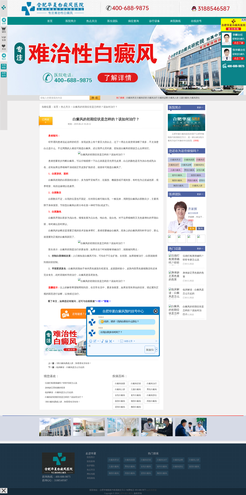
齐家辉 (192, 209)
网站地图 (91, 474)
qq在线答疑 (152, 490)
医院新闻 (91, 461)
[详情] (196, 140)
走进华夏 (91, 453)
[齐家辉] (172, 242)
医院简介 (70, 21)
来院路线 (175, 21)
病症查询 (133, 21)
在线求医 (4, 66)
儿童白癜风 (184, 98)
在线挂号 (196, 21)
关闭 (243, 20)
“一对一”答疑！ (103, 301)
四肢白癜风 (152, 401)
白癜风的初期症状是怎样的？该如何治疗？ (95, 107)
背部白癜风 (120, 407)
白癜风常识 (131, 98)
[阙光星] (182, 242)
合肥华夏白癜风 (126, 493)
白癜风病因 (120, 383)
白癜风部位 (195, 98)
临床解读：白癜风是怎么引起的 (70, 367)
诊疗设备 (154, 21)
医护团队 (91, 465)
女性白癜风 (120, 395)
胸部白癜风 (136, 407)
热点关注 (91, 21)
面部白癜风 (120, 401)
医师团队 (175, 194)
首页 (50, 21)
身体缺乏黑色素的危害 (55, 388)
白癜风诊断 (163, 98)
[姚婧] (201, 242)
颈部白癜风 (136, 401)
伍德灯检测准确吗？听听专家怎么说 (61, 383)
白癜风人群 (174, 98)
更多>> (200, 107)
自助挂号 (4, 74)
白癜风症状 (142, 98)
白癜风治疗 (152, 98)
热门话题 (175, 248)
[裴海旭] (191, 242)
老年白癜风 (136, 395)
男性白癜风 (152, 389)
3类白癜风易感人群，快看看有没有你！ (73, 363)
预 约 (200, 228)
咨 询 (192, 228)
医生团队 (112, 21)
